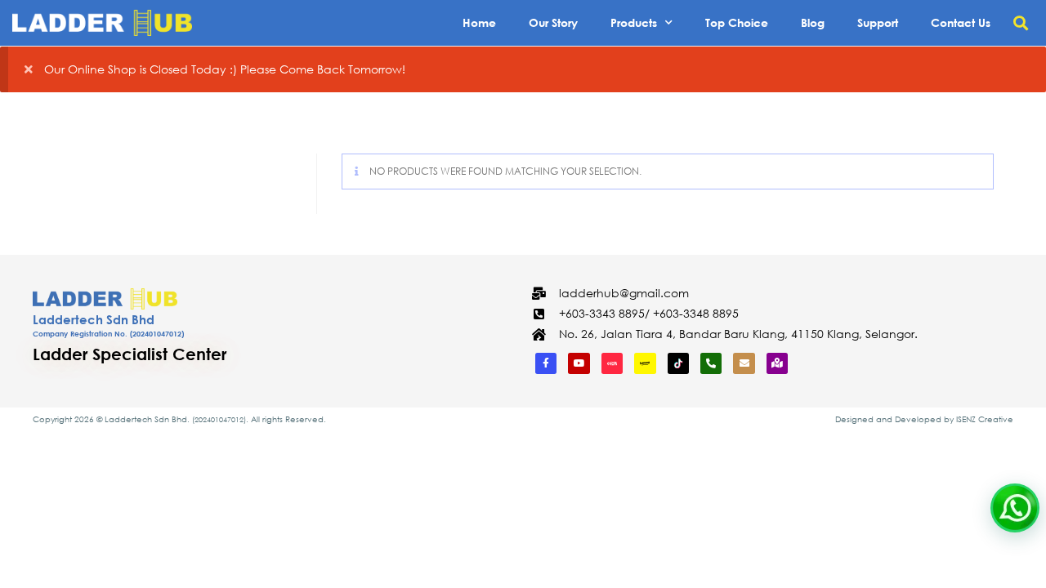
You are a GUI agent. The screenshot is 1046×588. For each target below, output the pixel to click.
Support (877, 22)
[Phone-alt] (711, 363)
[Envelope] (743, 363)
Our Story (553, 22)
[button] (1020, 23)
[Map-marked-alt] (777, 363)
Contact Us (960, 22)
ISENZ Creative (984, 419)
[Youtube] (578, 363)
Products (633, 22)
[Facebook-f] (546, 363)
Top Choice (736, 22)
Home (479, 22)
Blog (813, 22)
